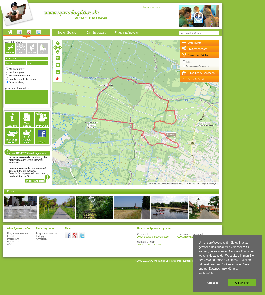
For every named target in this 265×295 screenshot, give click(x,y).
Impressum (13, 239)
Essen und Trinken (198, 55)
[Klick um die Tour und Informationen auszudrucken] (27, 126)
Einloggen (41, 236)
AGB (9, 244)
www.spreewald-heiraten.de (151, 244)
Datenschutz (13, 241)
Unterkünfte (194, 43)
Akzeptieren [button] (242, 282)
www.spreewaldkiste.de (189, 236)
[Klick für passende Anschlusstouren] (12, 142)
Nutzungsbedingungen (207, 183)
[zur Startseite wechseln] (12, 33)
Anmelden (41, 239)
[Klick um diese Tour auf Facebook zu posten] (42, 142)
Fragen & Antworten (17, 233)
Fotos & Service (197, 79)
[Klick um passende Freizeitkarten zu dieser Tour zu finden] (27, 142)
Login (146, 7)
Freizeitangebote (197, 49)
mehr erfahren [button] (208, 273)
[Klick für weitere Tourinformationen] (12, 126)
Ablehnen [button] (213, 282)
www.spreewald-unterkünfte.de (153, 236)
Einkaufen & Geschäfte (201, 73)
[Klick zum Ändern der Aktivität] (10, 53)
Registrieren (155, 7)
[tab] (199, 43)
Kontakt (11, 236)
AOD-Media (154, 260)
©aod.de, (152, 183)
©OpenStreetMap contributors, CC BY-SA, (176, 183)
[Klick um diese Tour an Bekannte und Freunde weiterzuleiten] (42, 126)
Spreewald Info (173, 260)
